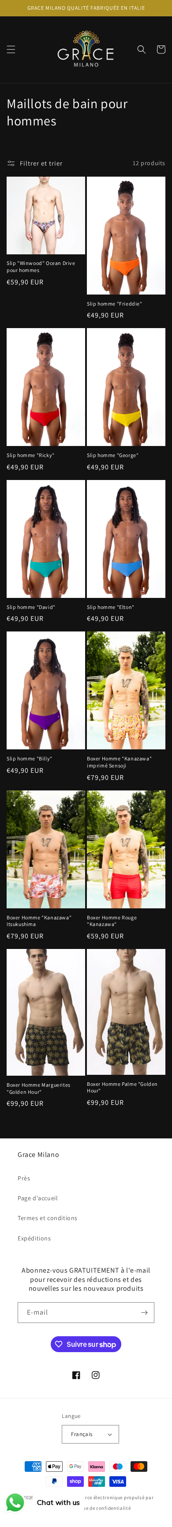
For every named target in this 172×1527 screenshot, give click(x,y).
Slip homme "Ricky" (31, 455)
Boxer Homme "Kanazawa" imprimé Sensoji (119, 762)
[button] (11, 49)
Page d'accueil (38, 1198)
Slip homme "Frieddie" (114, 303)
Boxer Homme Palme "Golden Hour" (122, 1087)
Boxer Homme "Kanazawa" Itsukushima (39, 921)
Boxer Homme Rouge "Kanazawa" (112, 921)
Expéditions (34, 1238)
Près (24, 1178)
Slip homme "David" (31, 607)
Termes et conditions (48, 1218)
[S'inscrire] (144, 1312)
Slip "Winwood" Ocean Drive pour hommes (41, 266)
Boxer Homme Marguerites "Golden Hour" (39, 1088)
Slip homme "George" (112, 455)
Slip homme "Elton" (111, 607)
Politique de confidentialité (99, 1508)
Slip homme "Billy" (29, 758)
